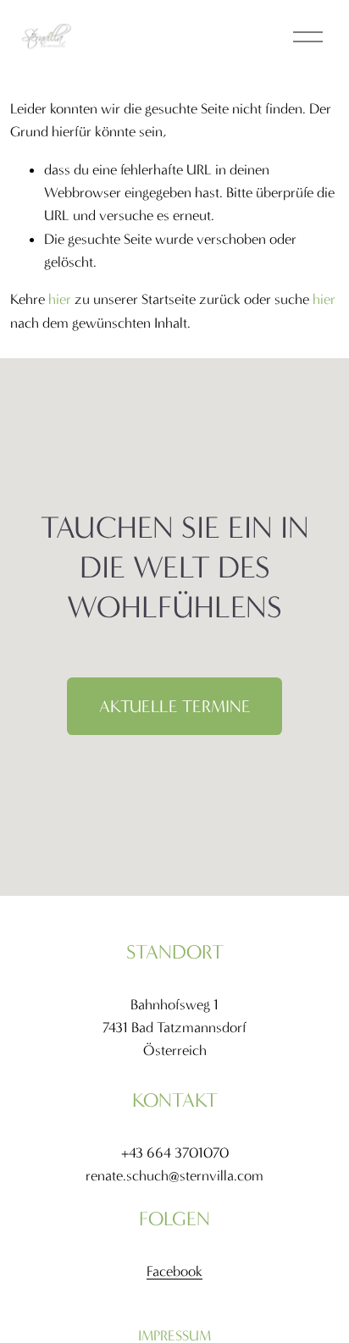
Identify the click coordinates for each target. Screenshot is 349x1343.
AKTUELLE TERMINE (175, 706)
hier (59, 298)
